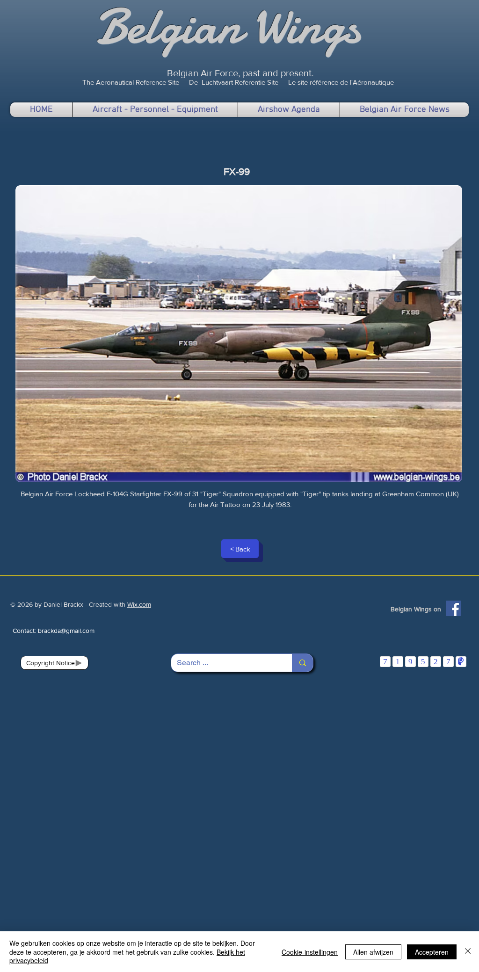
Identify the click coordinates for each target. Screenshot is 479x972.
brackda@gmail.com (66, 630)
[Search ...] (302, 663)
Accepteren (432, 952)
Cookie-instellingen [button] (310, 952)
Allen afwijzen (373, 952)
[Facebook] (453, 608)
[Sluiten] (467, 952)
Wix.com (139, 604)
